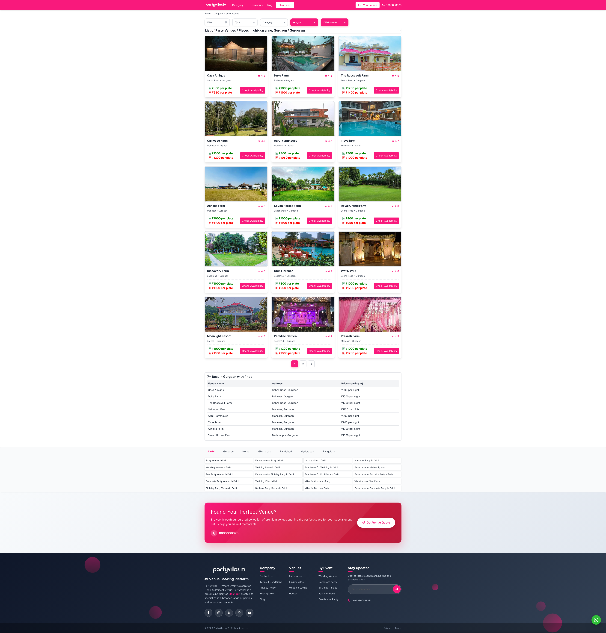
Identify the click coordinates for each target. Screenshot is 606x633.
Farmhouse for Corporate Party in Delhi (374, 488)
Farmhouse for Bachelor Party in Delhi (373, 474)
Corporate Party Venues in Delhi (222, 481)
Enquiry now (267, 593)
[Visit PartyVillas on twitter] (229, 613)
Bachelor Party (327, 593)
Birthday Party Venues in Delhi (221, 488)
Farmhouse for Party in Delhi (269, 460)
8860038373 (393, 5)
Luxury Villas (296, 581)
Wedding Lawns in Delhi (267, 467)
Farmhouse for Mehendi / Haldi (370, 467)
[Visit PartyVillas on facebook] (208, 613)
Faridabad (286, 451)
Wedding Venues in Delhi (218, 467)
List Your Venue (367, 5)
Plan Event (285, 5)
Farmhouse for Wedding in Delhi (321, 467)
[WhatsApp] (596, 620)
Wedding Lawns (298, 587)
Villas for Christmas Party (318, 481)
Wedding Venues (327, 576)
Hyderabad (307, 451)
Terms (398, 628)
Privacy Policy (268, 587)
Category (237, 5)
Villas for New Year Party (367, 481)
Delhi (211, 451)
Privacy (388, 628)
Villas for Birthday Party (317, 488)
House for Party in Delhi (366, 460)
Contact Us (266, 576)
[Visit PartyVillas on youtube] (249, 613)
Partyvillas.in (220, 628)
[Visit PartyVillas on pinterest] (239, 613)
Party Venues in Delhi (216, 460)
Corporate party (327, 581)
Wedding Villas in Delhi (266, 481)
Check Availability (252, 90)
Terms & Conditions (271, 581)
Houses (293, 593)
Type (237, 22)
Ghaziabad (264, 451)
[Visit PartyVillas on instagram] (219, 613)
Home (208, 13)
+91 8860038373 (362, 600)
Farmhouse (295, 576)
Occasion (255, 5)
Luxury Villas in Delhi (315, 460)
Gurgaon (218, 13)
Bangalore (329, 451)
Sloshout (234, 593)
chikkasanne (232, 13)
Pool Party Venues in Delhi (219, 474)
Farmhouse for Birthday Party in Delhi (274, 474)
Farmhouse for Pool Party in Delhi (322, 474)
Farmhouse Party (328, 599)
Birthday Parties (327, 587)
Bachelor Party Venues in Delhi (271, 488)
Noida (246, 451)
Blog (269, 5)
